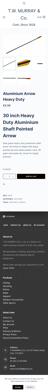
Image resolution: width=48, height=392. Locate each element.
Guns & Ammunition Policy (15, 338)
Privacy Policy (10, 334)
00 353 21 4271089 (18, 361)
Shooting (7, 286)
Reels (5, 293)
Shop (5, 327)
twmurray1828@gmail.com (21, 369)
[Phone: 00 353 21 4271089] (5, 359)
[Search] (24, 3)
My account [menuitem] (39, 225)
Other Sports (9, 303)
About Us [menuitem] (27, 225)
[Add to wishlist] (4, 184)
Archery (18, 199)
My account (8, 324)
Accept (18, 387)
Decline (30, 387)
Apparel (6, 296)
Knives (6, 289)
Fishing (6, 283)
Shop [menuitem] (5, 225)
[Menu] (4, 17)
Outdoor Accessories (13, 299)
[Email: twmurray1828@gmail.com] (5, 367)
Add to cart (31, 176)
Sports (22, 202)
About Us (7, 317)
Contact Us (8, 321)
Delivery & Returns (12, 331)
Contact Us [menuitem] (15, 225)
